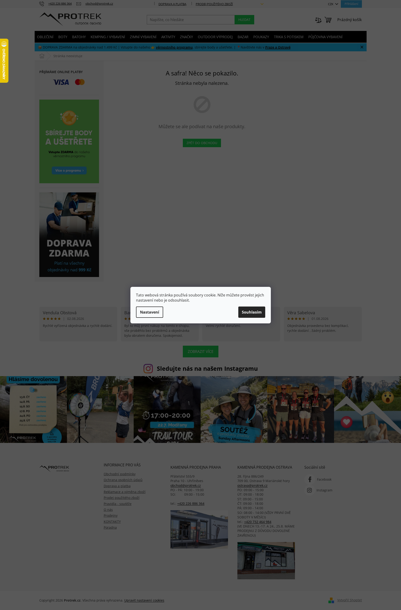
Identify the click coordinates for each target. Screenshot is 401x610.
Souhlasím (252, 312)
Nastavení (149, 312)
